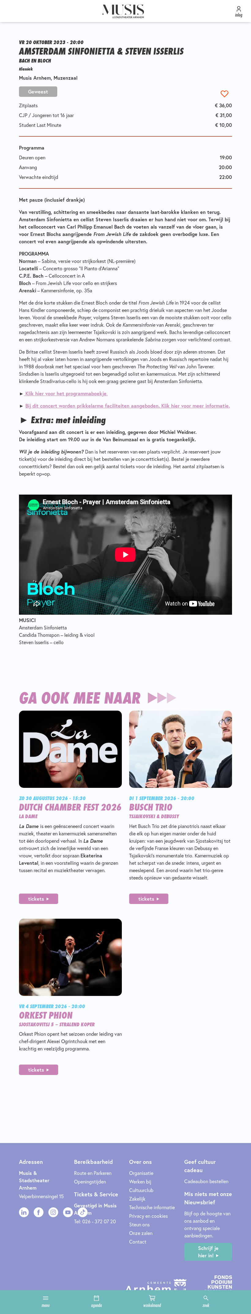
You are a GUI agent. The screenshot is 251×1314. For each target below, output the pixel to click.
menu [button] (46, 1305)
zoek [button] (206, 1305)
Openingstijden (90, 1182)
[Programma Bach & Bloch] (24, 393)
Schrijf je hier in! (208, 1252)
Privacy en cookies (148, 1216)
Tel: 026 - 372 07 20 (95, 1221)
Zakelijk (137, 1199)
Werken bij (140, 1182)
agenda (96, 1305)
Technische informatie (152, 1207)
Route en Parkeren (92, 1173)
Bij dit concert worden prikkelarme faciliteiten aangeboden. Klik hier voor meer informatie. (127, 405)
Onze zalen (140, 1233)
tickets (36, 898)
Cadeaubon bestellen (206, 1181)
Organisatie (141, 1173)
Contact (137, 1242)
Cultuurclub (141, 1190)
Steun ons (139, 1224)
